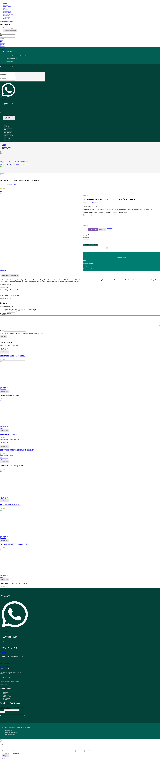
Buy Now (102, 229)
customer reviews (13, 184)
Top (1, 739)
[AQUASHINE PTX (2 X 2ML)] (12, 471)
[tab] (5, 275)
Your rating (3, 313)
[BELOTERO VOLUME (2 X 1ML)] (6, 455)
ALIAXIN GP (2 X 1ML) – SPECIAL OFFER (16, 583)
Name (2, 328)
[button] (90, 245)
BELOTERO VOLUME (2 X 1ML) (12, 466)
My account (6, 698)
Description (5, 275)
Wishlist (5, 699)
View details (3, 270)
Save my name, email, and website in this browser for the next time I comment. (22, 333)
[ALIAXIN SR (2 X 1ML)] (12, 401)
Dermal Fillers (7, 147)
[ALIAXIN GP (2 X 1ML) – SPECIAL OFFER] (12, 549)
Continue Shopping (10, 30)
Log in (5, 755)
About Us (5, 692)
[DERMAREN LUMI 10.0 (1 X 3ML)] (9, 345)
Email (2, 330)
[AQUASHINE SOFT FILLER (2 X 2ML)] (12, 510)
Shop (4, 145)
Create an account (6, 758)
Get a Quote (87, 237)
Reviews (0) (14, 275)
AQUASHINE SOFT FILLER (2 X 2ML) (14, 544)
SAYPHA (6, 148)
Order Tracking (7, 696)
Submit (2, 712)
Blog (4, 693)
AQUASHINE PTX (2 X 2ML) (10, 505)
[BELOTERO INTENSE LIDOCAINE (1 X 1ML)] (11, 439)
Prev (1, 151)
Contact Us (6, 695)
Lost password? (16, 753)
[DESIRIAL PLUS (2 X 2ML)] (12, 361)
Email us (4, 652)
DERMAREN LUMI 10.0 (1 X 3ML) (12, 356)
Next (1, 163)
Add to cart (3, 192)
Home (5, 144)
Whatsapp (4, 99)
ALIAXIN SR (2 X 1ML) (8, 434)
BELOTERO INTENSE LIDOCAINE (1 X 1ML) (17, 450)
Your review (4, 314)
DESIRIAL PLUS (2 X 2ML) (10, 395)
